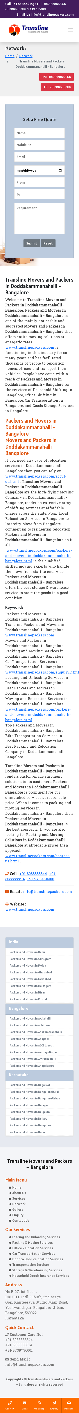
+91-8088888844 (56, 77)
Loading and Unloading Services (36, 1237)
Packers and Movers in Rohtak (29, 999)
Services (18, 1198)
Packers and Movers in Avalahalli (30, 1018)
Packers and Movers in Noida (28, 965)
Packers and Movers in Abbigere (30, 1025)
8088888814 (15, 9)
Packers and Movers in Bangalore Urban (35, 1098)
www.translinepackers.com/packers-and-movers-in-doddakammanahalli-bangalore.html (38, 556)
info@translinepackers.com (52, 14)
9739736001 (36, 9)
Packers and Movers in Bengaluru (31, 1125)
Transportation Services (31, 1264)
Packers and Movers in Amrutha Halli (33, 1059)
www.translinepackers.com (29, 347)
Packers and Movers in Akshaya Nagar (33, 1052)
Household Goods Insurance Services (40, 1275)
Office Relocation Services (32, 1248)
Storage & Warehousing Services (37, 1270)
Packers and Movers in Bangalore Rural (34, 1092)
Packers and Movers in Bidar (27, 1132)
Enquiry (17, 1215)
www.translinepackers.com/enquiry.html (42, 672)
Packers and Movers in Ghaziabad (31, 972)
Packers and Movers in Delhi (27, 952)
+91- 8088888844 (51, 4)
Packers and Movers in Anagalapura (32, 1066)
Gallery (17, 1209)
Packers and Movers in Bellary (28, 1119)
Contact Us (20, 1220)
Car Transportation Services (33, 1253)
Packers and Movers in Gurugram (30, 959)
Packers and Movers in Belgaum (30, 1112)
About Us (19, 1193)
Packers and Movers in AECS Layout (32, 1045)
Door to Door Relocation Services (37, 1259)
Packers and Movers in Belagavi (29, 1105)
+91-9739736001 (40, 879)
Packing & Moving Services (32, 1242)
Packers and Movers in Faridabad (30, 979)
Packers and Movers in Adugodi (29, 1039)
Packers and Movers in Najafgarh (31, 986)
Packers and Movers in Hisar (27, 992)
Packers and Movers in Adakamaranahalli (36, 1032)
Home (9, 56)
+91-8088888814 (57, 87)
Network (25, 56)
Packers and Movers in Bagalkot (30, 1085)
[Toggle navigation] (70, 30)
